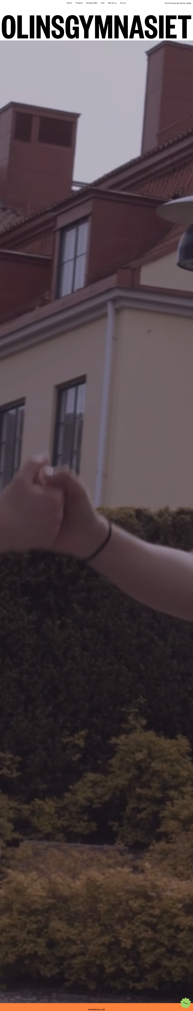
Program (79, 3)
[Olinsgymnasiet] (96, 27)
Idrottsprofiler (92, 3)
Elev (102, 3)
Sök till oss (112, 3)
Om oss (123, 3)
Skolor (69, 3)
